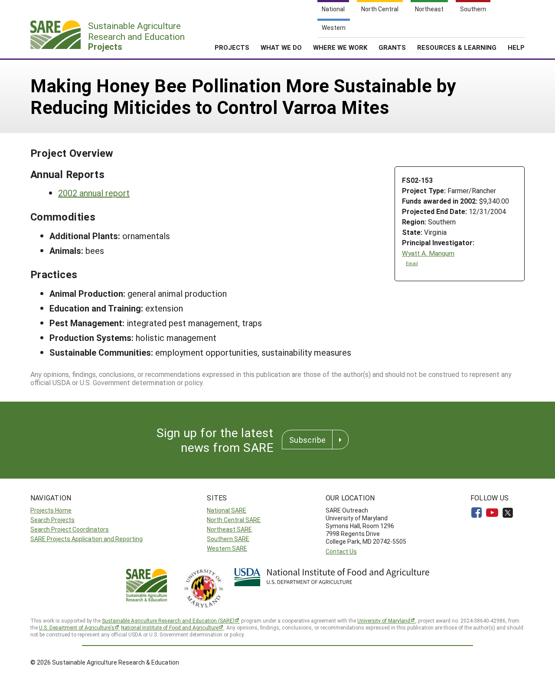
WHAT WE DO (281, 47)
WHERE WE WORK (340, 47)
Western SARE (227, 548)
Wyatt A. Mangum (428, 253)
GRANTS (392, 47)
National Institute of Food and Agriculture (170, 627)
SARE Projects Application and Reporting (86, 539)
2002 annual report (94, 192)
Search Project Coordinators (69, 529)
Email (412, 263)
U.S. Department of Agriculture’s (76, 627)
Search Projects (52, 520)
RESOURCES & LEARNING (456, 47)
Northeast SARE (229, 529)
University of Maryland (383, 620)
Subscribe (307, 440)
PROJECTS (232, 47)
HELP (516, 47)
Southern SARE (228, 539)
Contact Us (341, 551)
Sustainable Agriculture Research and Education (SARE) (168, 620)
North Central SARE (234, 520)
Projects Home (51, 510)
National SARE (226, 510)
